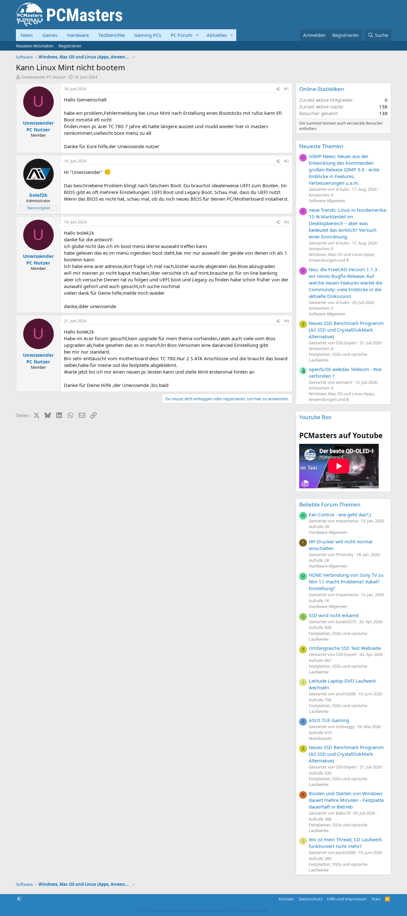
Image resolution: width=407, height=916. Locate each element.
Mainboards (320, 738)
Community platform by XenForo (218, 910)
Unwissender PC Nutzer (43, 77)
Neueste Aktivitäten (34, 46)
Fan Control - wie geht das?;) (340, 514)
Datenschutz (310, 899)
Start (376, 899)
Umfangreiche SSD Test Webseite (345, 648)
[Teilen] (278, 89)
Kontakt (286, 899)
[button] (197, 35)
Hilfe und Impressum (347, 899)
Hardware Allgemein (328, 532)
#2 (286, 161)
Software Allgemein (327, 200)
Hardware (78, 35)
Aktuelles (217, 35)
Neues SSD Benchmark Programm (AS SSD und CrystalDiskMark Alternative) (346, 330)
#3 (286, 222)
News (27, 35)
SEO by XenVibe (151, 910)
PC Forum (181, 35)
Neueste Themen (321, 146)
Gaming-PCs (147, 35)
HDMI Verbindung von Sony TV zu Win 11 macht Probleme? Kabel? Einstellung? (346, 581)
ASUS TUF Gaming (329, 720)
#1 (286, 89)
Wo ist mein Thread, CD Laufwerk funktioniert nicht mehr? (345, 842)
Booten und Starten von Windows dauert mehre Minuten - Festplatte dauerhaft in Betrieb (346, 800)
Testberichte (111, 35)
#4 (286, 321)
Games (50, 35)
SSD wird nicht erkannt (334, 615)
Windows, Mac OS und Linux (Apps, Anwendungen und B (342, 257)
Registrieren (70, 46)
